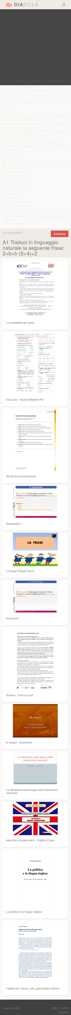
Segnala (63, 1012)
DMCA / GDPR (60, 1008)
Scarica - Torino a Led (19, 695)
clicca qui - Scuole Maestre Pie (25, 399)
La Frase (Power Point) (20, 571)
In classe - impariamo (19, 742)
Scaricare (59, 234)
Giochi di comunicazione (21, 476)
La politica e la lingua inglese (24, 912)
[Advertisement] (35, 47)
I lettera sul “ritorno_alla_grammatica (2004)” (33, 988)
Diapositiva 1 (14, 524)
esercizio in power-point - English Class (30, 840)
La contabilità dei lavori (20, 323)
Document (12, 618)
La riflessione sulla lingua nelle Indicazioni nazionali (32, 791)
